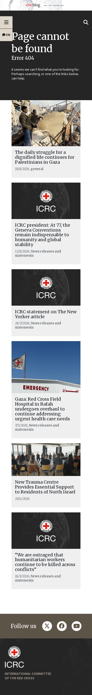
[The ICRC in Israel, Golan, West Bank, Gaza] (46, 5)
